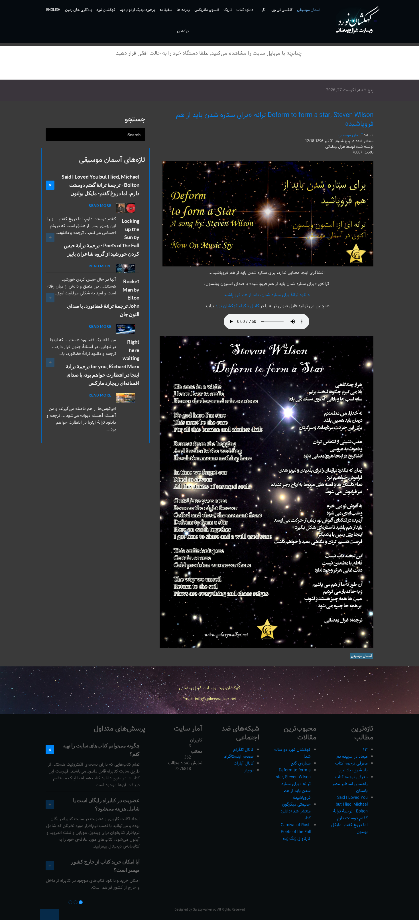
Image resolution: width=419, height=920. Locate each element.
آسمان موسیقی (350, 135)
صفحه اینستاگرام (239, 756)
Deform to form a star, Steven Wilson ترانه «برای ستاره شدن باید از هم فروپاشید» (274, 119)
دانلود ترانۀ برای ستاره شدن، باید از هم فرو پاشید (267, 294)
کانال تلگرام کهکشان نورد (236, 306)
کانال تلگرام (243, 749)
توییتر (249, 770)
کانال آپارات (243, 763)
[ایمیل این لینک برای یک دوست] (163, 134)
